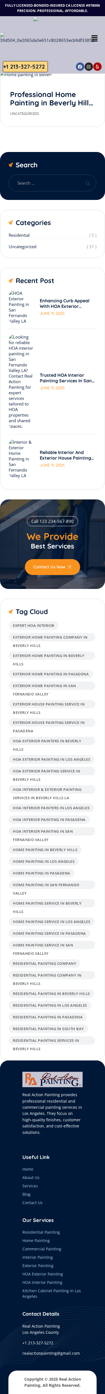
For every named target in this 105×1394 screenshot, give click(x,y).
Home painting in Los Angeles (43, 861)
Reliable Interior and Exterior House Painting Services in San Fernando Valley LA (67, 455)
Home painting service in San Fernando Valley (43, 946)
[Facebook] (80, 66)
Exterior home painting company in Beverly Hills (50, 638)
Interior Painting (37, 1257)
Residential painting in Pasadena (48, 1016)
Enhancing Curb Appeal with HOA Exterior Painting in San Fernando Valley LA (67, 303)
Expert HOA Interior (33, 625)
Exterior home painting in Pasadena (51, 674)
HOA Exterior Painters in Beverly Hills (47, 741)
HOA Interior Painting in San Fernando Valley (43, 832)
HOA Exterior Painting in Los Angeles (51, 759)
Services (30, 1185)
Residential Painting (41, 1232)
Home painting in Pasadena (41, 873)
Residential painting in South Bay (48, 1028)
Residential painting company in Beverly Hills (47, 976)
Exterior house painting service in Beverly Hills (49, 705)
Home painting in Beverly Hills (45, 849)
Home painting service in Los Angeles (51, 921)
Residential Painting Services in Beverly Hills (46, 1041)
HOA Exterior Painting (42, 1274)
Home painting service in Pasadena (49, 933)
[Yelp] (97, 66)
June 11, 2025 (52, 313)
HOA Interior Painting (42, 1282)
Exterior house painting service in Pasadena (49, 723)
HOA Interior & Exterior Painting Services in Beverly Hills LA (47, 790)
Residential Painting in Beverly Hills (51, 993)
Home (27, 1169)
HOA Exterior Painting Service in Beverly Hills (46, 772)
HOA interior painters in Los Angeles (51, 807)
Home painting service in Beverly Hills (47, 904)
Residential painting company (44, 963)
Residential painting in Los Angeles (50, 1005)
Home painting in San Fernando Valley (46, 885)
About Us (30, 1177)
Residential (19, 235)
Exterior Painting (37, 1265)
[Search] (87, 183)
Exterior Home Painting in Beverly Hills (49, 656)
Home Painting (36, 1240)
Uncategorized (24, 113)
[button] (94, 38)
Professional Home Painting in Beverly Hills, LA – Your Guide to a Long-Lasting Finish (52, 107)
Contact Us (32, 1202)
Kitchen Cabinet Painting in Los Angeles (51, 1293)
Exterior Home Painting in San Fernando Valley (44, 686)
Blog (26, 1194)
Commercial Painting (41, 1249)
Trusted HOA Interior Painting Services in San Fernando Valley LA (66, 377)
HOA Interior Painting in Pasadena (49, 819)
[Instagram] (89, 66)
